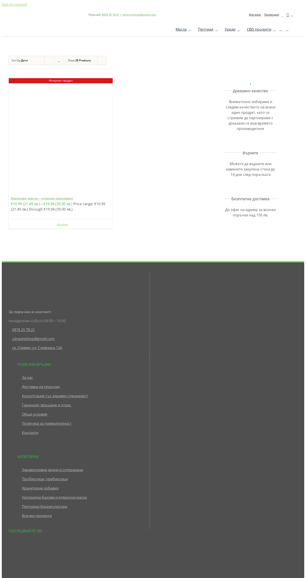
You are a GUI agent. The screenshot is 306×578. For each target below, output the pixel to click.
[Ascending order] (59, 60)
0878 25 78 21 (23, 329)
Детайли (62, 224)
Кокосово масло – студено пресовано (42, 198)
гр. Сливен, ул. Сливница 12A (37, 347)
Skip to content (14, 4)
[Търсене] (281, 29)
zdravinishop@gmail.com (139, 15)
